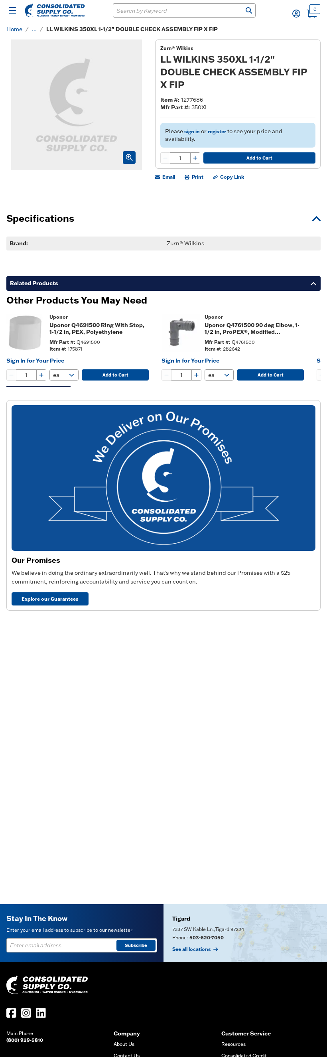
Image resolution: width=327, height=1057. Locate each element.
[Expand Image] (129, 157)
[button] (296, 14)
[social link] (11, 1013)
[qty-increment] (195, 158)
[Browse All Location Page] (245, 933)
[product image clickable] (25, 333)
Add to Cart (259, 158)
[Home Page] (55, 10)
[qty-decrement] (165, 158)
